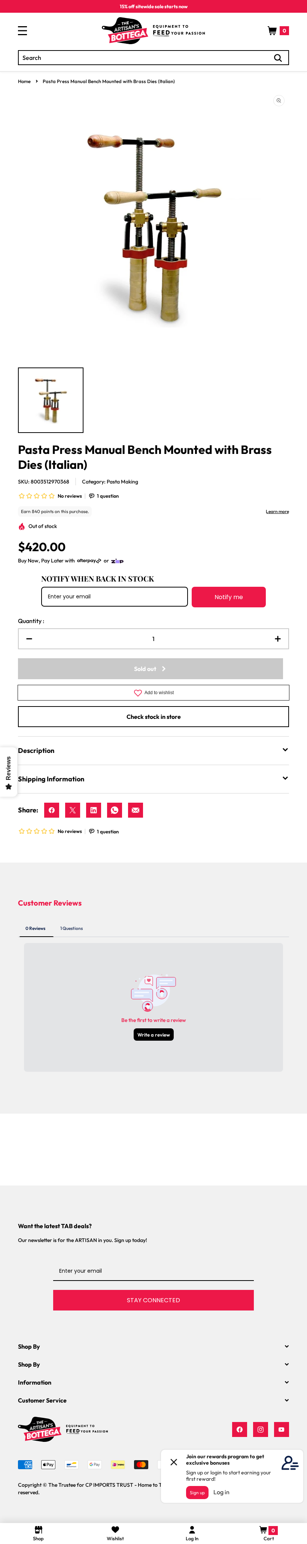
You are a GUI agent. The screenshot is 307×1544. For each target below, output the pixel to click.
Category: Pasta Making (110, 481)
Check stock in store (154, 716)
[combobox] (153, 57)
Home (24, 81)
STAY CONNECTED (153, 1300)
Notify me (229, 597)
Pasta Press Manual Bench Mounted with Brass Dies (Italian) (109, 81)
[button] (278, 30)
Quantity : (31, 621)
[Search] (278, 58)
